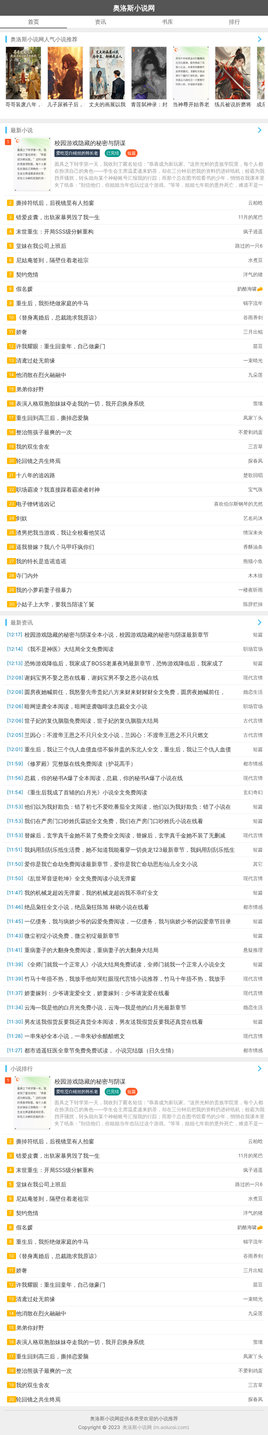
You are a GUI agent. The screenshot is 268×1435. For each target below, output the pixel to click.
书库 (167, 21)
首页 (33, 21)
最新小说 (21, 130)
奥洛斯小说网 (134, 8)
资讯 (100, 21)
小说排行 (21, 1068)
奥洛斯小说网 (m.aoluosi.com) (155, 1427)
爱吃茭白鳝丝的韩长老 (77, 153)
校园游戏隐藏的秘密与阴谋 (90, 143)
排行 (234, 21)
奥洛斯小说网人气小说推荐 (43, 39)
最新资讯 (21, 622)
